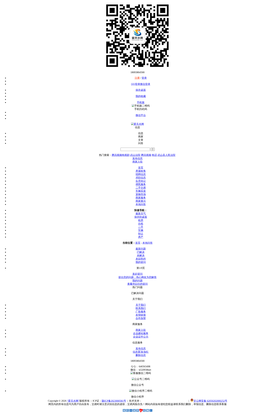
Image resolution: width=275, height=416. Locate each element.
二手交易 (141, 187)
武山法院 (135, 155)
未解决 (141, 255)
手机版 (141, 102)
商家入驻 (141, 330)
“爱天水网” (73, 400)
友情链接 (141, 315)
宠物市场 (141, 194)
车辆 (140, 230)
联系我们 (141, 308)
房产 (140, 237)
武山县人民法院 (166, 155)
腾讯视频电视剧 (121, 155)
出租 (140, 223)
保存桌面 (141, 90)
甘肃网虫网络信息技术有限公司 (164, 400)
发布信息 (141, 348)
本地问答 (141, 204)
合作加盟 (141, 318)
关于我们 (141, 305)
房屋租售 (141, 171)
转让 (140, 233)
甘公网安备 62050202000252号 (210, 400)
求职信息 (141, 177)
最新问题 (141, 248)
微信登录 (145, 84)
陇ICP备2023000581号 (114, 400)
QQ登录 (135, 84)
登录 (144, 78)
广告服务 (141, 311)
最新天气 (141, 213)
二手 (140, 227)
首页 (140, 167)
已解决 (141, 252)
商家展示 (141, 201)
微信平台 (141, 115)
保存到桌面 (140, 217)
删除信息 (141, 355)
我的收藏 (141, 96)
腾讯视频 (146, 155)
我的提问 (141, 262)
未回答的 (141, 258)
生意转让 (141, 181)
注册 (137, 78)
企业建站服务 (140, 333)
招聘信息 (141, 174)
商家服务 (141, 197)
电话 (154, 155)
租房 (140, 220)
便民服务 (141, 184)
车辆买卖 (141, 191)
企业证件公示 (140, 336)
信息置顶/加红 (141, 351)
